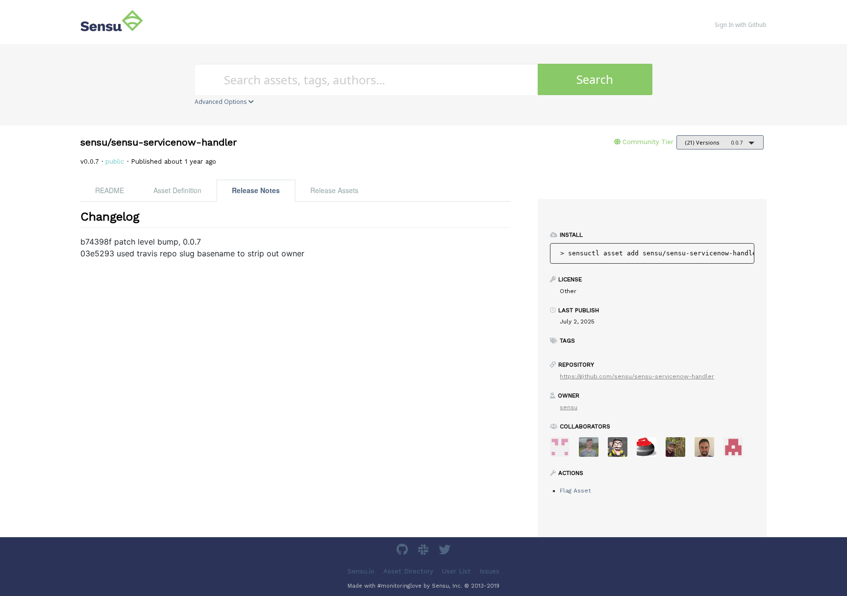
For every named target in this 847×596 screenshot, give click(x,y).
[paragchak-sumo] (563, 450)
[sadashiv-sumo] (736, 450)
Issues (489, 571)
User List (456, 571)
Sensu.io (361, 571)
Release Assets (334, 190)
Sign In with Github (741, 25)
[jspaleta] (650, 450)
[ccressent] (708, 450)
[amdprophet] (679, 450)
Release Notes (256, 190)
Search (594, 79)
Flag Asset (575, 490)
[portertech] (592, 450)
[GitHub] (403, 551)
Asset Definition (177, 190)
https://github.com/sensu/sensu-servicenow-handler (637, 376)
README (109, 190)
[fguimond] (621, 450)
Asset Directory (408, 571)
